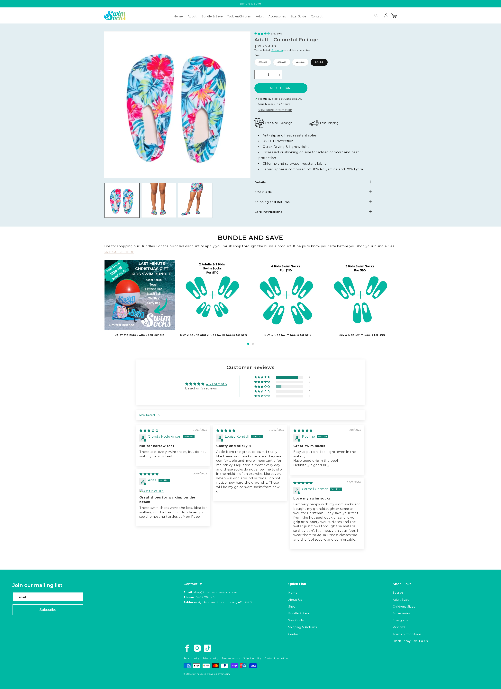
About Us (295, 599)
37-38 (265, 63)
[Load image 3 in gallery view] (195, 200)
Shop (292, 606)
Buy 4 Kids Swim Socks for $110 (287, 334)
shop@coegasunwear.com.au (215, 592)
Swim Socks (199, 674)
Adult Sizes (401, 599)
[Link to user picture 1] (173, 491)
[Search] (376, 15)
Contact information (276, 658)
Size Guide (296, 620)
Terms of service (231, 658)
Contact (294, 634)
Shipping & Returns (302, 627)
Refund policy (192, 658)
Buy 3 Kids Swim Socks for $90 (362, 334)
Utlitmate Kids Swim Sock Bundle (140, 334)
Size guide (400, 620)
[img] (149, 430)
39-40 (283, 63)
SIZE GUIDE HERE (119, 252)
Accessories (401, 613)
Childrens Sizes (404, 606)
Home (292, 592)
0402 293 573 (205, 597)
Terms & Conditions (407, 634)
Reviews (399, 627)
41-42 (302, 63)
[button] (277, 16)
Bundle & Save (299, 613)
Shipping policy (252, 658)
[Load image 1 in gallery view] (122, 200)
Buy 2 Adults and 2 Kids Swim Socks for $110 (213, 334)
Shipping (277, 50)
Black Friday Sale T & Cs (410, 641)
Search (398, 592)
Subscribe (47, 610)
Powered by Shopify (218, 674)
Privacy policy (211, 658)
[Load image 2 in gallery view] (158, 200)
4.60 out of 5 (216, 384)
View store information (275, 110)
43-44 (319, 62)
